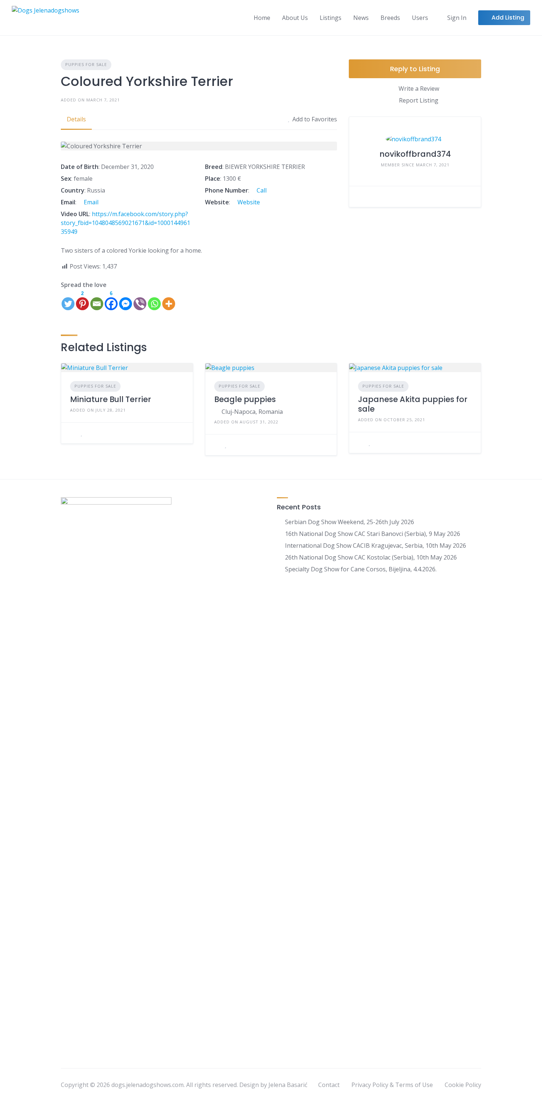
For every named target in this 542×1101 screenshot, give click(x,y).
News (361, 18)
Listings (330, 18)
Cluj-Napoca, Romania (252, 412)
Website (248, 202)
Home (262, 18)
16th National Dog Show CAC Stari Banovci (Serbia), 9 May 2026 (372, 534)
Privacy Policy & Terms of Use (392, 1085)
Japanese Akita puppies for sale (413, 404)
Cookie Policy (463, 1085)
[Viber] (139, 300)
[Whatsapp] (154, 300)
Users (420, 18)
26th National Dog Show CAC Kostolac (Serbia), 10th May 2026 (371, 557)
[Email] (96, 300)
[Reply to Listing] (72, 433)
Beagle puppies (245, 399)
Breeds (390, 18)
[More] (168, 300)
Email (90, 202)
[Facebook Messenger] (125, 300)
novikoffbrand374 (415, 154)
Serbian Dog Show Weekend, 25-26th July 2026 (349, 522)
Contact (329, 1085)
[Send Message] (360, 196)
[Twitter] (68, 300)
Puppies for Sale (86, 64)
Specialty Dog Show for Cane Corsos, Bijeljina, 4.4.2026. (361, 569)
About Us (295, 18)
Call (261, 190)
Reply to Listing (415, 68)
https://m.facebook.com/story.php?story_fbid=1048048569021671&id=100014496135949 (125, 223)
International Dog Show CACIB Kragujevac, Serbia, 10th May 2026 (375, 545)
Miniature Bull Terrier (110, 399)
